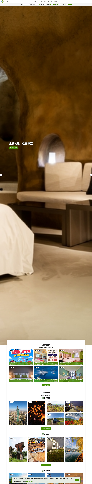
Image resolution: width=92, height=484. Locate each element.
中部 (42, 1)
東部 (48, 1)
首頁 (35, 1)
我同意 (77, 479)
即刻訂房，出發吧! (14, 147)
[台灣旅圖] (5, 1)
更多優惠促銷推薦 (46, 385)
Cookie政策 (28, 481)
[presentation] (1, 175)
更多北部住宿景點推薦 (46, 428)
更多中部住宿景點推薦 (46, 464)
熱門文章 (56, 1)
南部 (45, 1)
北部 (38, 1)
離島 (51, 1)
